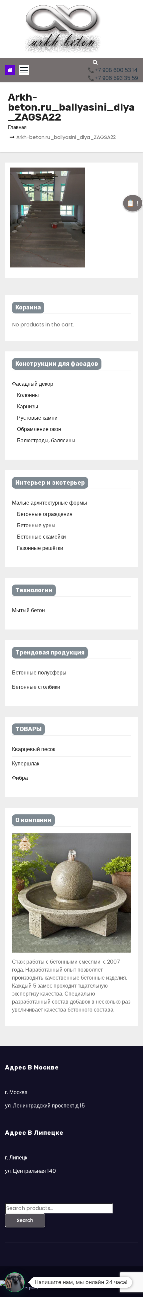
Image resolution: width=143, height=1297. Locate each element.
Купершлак (25, 763)
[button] (95, 62)
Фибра (20, 778)
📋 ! (132, 203)
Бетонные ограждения (44, 514)
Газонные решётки (40, 548)
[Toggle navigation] (24, 70)
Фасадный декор (32, 384)
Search (25, 1220)
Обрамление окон (39, 429)
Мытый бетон (28, 610)
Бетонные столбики (36, 687)
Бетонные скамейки (41, 537)
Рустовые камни (37, 418)
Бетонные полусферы (39, 672)
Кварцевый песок (33, 749)
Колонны (28, 395)
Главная (17, 127)
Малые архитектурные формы (49, 503)
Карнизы (27, 406)
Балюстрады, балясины (46, 440)
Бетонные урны (36, 525)
